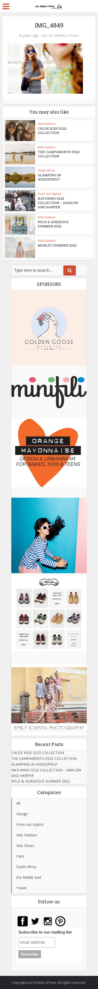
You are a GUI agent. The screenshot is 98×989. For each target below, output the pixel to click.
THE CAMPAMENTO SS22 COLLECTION (58, 154)
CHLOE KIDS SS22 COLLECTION (52, 130)
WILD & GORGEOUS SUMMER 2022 (53, 224)
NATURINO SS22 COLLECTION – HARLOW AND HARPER (58, 202)
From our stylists (49, 194)
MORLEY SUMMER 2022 (57, 245)
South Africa (46, 170)
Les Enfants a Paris (62, 35)
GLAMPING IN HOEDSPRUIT (49, 177)
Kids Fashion (47, 124)
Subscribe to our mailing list (45, 932)
